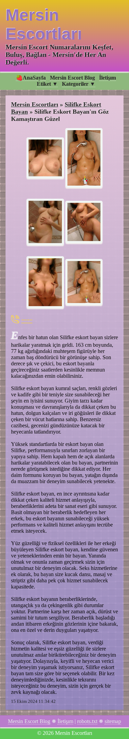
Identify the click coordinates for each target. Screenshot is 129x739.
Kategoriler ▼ (78, 84)
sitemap (113, 721)
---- (26, 319)
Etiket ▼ (47, 84)
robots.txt (87, 721)
